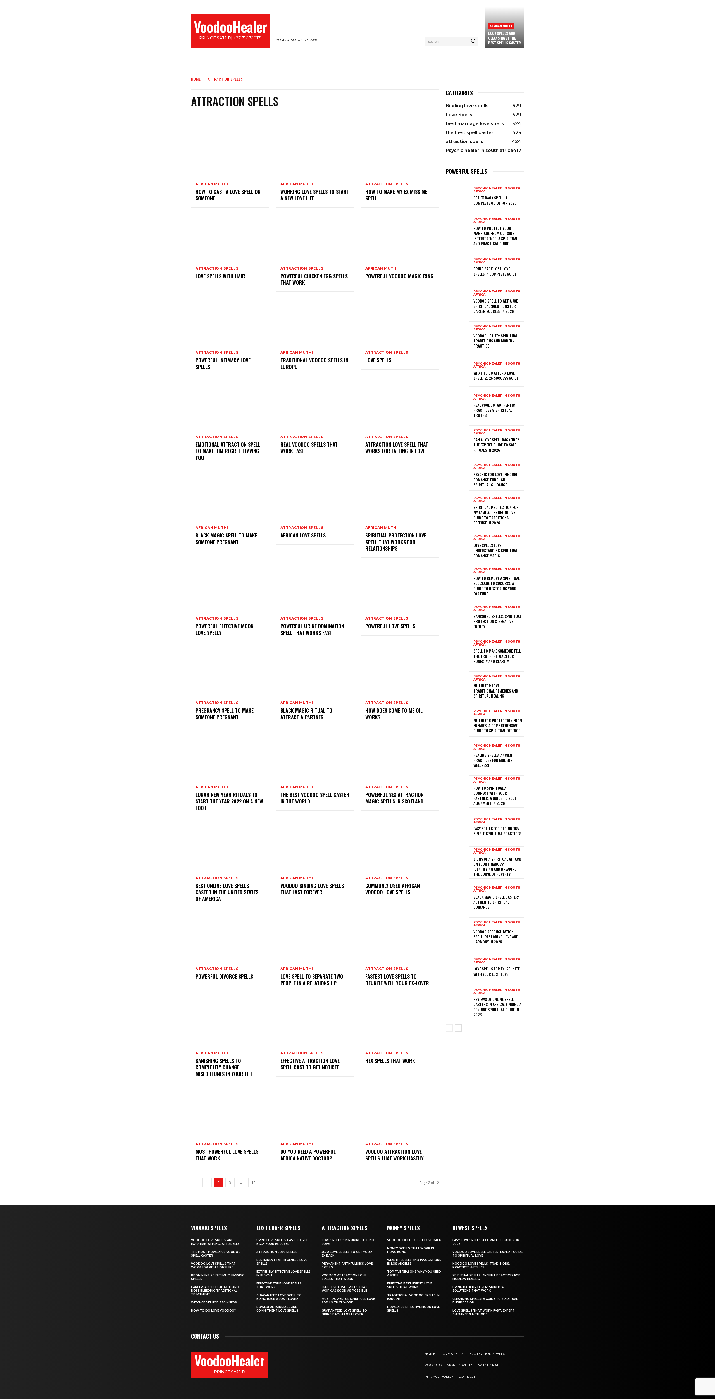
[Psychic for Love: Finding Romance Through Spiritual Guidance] (457, 475)
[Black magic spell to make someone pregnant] (230, 497)
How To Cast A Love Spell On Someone (228, 195)
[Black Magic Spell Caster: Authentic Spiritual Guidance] (457, 898)
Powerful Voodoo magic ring (399, 276)
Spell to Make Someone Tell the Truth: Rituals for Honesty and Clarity (497, 656)
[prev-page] (195, 1182)
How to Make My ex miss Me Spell (396, 195)
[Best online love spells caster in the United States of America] (230, 847)
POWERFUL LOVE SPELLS (390, 626)
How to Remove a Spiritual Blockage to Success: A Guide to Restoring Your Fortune (496, 585)
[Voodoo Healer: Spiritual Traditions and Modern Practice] (457, 336)
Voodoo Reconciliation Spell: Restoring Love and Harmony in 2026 (495, 936)
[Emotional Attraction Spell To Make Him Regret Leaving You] (230, 406)
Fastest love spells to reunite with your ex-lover (397, 979)
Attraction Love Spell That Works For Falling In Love (396, 448)
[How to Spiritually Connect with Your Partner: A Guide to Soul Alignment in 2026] (457, 790)
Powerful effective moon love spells (225, 629)
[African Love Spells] (315, 497)
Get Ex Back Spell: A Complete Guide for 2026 (495, 200)
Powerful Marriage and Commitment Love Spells (277, 1308)
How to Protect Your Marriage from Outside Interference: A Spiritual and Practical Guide (495, 235)
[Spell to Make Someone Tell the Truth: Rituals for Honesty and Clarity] (457, 652)
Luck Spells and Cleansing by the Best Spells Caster (504, 38)
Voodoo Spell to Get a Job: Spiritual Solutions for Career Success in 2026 (496, 306)
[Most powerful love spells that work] (230, 1113)
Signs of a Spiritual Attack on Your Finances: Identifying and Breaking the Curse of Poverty (497, 866)
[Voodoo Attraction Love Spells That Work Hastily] (400, 1113)
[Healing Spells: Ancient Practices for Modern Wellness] (457, 756)
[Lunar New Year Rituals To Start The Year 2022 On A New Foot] (230, 756)
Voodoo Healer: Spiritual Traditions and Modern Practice (495, 341)
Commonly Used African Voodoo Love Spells (392, 889)
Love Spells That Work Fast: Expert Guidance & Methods (483, 1312)
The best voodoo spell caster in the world (314, 798)
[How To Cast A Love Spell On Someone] (230, 153)
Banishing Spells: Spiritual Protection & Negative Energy (497, 621)
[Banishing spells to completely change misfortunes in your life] (230, 1022)
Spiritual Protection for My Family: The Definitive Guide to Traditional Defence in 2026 (496, 514)
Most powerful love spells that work (227, 1155)
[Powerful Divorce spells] (230, 938)
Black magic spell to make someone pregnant (226, 538)
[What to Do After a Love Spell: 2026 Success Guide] (457, 371)
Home (196, 79)
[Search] (473, 41)
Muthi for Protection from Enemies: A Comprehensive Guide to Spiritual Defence (497, 725)
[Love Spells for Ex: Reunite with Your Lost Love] (457, 967)
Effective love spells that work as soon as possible (344, 1289)
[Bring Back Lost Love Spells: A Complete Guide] (457, 267)
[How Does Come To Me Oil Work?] (400, 672)
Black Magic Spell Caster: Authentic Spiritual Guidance (496, 902)
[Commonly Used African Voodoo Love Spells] (400, 847)
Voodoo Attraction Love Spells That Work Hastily (394, 1155)
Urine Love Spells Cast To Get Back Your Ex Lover (282, 1242)
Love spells (378, 360)
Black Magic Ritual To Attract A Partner (306, 713)
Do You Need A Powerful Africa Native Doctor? (308, 1155)
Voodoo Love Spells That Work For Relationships (213, 1265)
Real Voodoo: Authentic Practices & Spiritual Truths (494, 410)
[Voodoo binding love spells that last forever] (315, 847)
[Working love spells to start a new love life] (315, 153)
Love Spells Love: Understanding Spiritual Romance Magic (495, 550)
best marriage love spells (364, 117)
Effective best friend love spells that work (409, 1285)
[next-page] (265, 1182)
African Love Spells (303, 535)
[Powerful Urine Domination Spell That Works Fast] (315, 587)
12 (254, 1182)
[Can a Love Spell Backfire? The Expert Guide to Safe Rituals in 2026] (457, 440)
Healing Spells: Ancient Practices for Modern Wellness (493, 760)
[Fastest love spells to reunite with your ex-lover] (400, 938)
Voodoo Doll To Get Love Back (414, 1240)
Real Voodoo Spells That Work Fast (309, 448)
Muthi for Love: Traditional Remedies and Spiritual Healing (495, 691)
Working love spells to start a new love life (314, 195)
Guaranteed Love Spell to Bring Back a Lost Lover (279, 1297)
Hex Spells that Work (390, 1060)
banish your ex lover (312, 117)
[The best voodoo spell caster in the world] (315, 756)
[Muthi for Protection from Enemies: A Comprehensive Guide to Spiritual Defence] (457, 721)
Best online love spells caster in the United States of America (227, 892)
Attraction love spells (276, 1252)
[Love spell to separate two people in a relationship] (315, 938)
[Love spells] (400, 321)
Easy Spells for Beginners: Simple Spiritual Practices (497, 830)
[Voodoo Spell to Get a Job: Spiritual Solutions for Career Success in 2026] (457, 302)
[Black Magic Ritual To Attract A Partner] (315, 672)
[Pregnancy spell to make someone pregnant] (230, 672)
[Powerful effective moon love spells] (230, 587)
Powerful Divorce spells (224, 976)
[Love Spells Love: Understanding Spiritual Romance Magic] (457, 546)
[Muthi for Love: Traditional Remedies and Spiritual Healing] (457, 686)
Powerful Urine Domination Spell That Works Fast (312, 629)
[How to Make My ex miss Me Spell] (400, 153)
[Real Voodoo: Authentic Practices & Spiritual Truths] (457, 406)
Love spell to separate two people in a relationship (311, 979)
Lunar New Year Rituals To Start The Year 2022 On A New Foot (229, 801)
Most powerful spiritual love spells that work (348, 1300)
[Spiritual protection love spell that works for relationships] (400, 497)
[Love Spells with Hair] (230, 237)
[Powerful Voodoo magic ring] (400, 237)
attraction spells (386, 184)
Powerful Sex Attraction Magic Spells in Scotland (394, 798)
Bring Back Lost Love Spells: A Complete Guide (494, 271)
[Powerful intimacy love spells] (230, 321)
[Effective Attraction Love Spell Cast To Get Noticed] (315, 1022)
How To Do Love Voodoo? (213, 1310)
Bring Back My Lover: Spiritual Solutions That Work (478, 1289)
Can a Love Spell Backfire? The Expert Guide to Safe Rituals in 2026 (496, 445)
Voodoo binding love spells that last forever (312, 889)
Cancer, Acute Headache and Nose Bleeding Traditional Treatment (215, 1290)
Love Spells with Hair (220, 276)
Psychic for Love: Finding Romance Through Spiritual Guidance (495, 479)
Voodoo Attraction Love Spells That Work (344, 1277)
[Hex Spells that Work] (400, 1022)
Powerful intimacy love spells (223, 363)
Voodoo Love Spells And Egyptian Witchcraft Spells (215, 1242)
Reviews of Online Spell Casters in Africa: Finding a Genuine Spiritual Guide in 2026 (497, 1006)
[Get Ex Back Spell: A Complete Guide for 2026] (457, 196)
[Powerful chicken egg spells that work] (315, 237)
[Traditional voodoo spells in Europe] (315, 321)
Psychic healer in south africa (496, 190)
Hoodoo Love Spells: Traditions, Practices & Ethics (481, 1265)
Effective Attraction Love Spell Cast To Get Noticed (310, 1064)
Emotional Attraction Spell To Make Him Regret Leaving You (228, 451)
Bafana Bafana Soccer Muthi (257, 117)
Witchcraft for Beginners (214, 1302)
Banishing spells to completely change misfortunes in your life (224, 1067)
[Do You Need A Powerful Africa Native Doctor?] (315, 1113)
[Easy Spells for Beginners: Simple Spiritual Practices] (457, 827)
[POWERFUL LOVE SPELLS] (400, 587)
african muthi (501, 25)
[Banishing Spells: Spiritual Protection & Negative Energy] (457, 617)
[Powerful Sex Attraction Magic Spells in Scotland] (400, 756)
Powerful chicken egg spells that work (314, 279)
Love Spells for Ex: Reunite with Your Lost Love (496, 971)
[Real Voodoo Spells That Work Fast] (315, 406)
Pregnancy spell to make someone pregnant (225, 713)
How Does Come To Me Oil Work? (394, 713)
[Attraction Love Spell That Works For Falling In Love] (400, 406)
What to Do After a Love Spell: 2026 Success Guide (495, 375)
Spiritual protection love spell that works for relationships (395, 542)
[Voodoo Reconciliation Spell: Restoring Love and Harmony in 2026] (457, 932)
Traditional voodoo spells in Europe (314, 363)
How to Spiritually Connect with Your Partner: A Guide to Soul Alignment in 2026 (494, 795)
